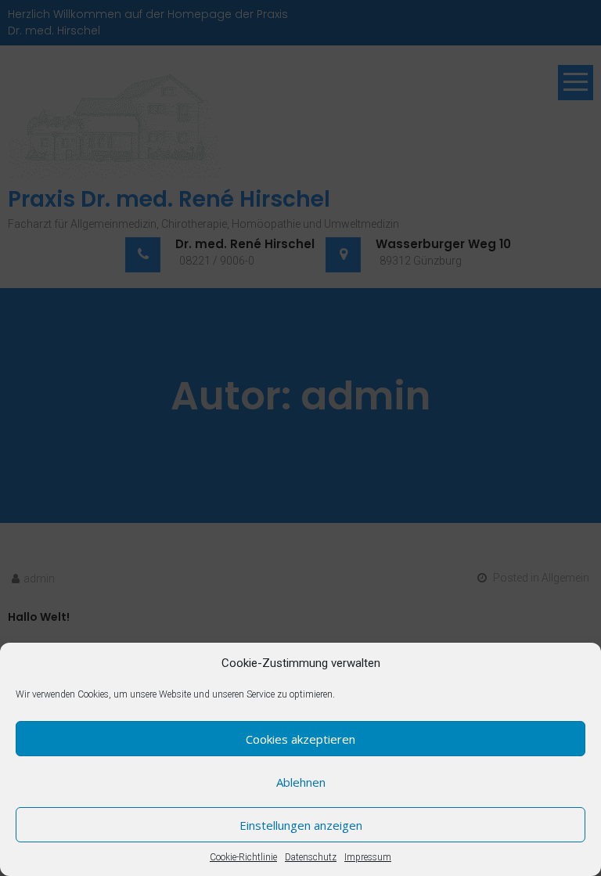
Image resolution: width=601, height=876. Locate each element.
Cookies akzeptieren (300, 739)
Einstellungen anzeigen (300, 825)
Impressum (367, 857)
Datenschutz (310, 857)
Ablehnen (301, 782)
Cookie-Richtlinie (243, 857)
